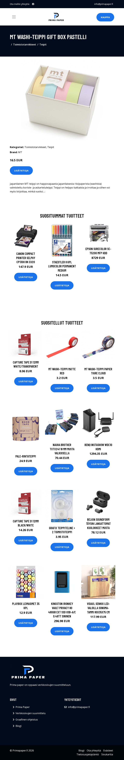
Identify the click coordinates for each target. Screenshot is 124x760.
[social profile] (33, 4)
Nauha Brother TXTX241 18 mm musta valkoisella (62, 449)
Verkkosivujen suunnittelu (31, 713)
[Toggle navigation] (14, 17)
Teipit (43, 44)
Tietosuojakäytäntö (88, 754)
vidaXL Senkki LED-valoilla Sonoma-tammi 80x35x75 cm (98, 608)
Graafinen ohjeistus (27, 719)
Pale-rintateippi (25, 456)
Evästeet (108, 750)
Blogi (18, 726)
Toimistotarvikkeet (24, 44)
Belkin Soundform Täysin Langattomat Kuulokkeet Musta (98, 524)
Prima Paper (23, 707)
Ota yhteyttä (94, 750)
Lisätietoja (21, 170)
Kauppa (105, 17)
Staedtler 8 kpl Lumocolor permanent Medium (62, 266)
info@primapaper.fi (103, 4)
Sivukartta (107, 754)
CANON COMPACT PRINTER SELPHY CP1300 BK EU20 (25, 258)
